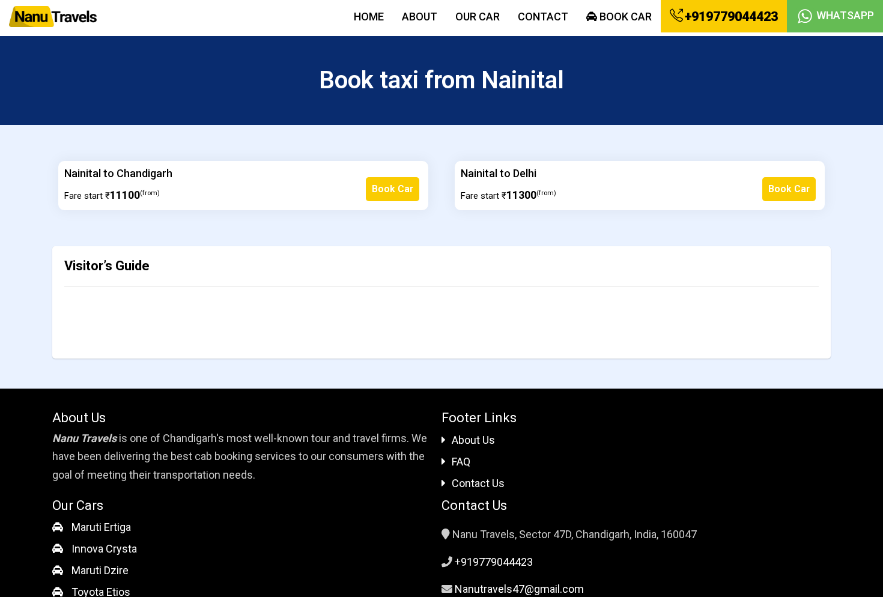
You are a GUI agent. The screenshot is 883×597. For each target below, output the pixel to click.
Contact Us (478, 483)
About (419, 16)
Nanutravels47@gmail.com (519, 589)
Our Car (477, 16)
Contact (543, 16)
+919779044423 (730, 16)
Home (369, 16)
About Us (473, 440)
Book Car (624, 16)
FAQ (461, 461)
